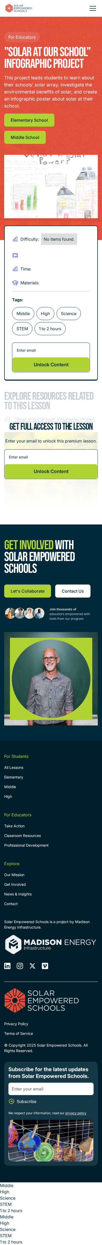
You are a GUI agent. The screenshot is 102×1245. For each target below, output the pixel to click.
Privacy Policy (16, 1024)
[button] (92, 8)
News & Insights (18, 894)
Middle (10, 786)
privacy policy (75, 1113)
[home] (18, 8)
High (8, 796)
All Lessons (13, 767)
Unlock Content (51, 364)
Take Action (14, 826)
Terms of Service (18, 1033)
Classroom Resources (22, 835)
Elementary (13, 777)
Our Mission (14, 874)
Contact (11, 903)
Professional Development (26, 845)
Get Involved (15, 884)
